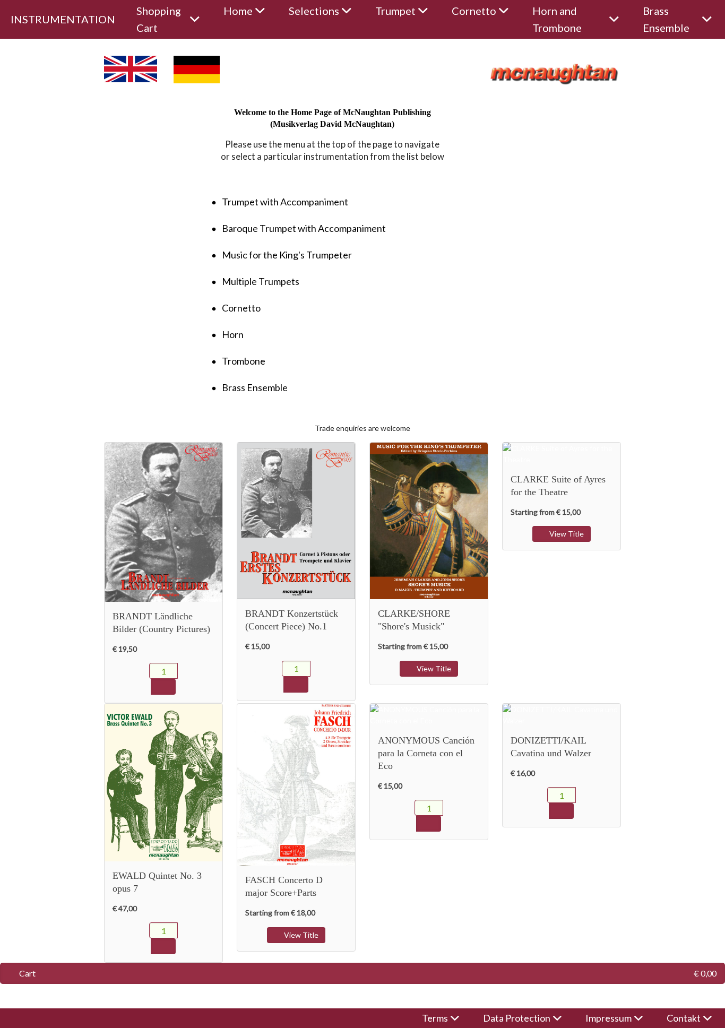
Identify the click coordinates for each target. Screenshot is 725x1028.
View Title (433, 668)
